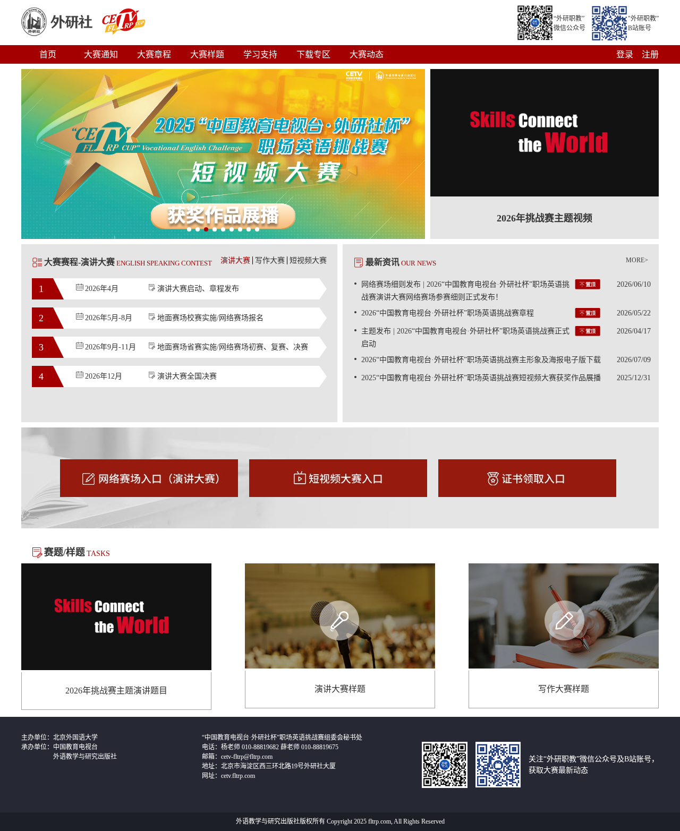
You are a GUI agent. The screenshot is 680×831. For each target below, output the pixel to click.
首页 (47, 54)
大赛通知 (101, 54)
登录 (624, 54)
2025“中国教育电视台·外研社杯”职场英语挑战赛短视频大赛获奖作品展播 (506, 378)
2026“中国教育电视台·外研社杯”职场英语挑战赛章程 (506, 313)
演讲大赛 (235, 260)
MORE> (637, 260)
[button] (189, 229)
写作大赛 (270, 260)
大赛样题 (207, 54)
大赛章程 (154, 54)
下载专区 (313, 54)
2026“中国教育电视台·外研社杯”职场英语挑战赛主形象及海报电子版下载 (506, 360)
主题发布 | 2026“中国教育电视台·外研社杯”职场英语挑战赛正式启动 (506, 337)
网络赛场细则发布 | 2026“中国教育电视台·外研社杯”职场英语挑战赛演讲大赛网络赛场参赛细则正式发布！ (506, 290)
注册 (650, 54)
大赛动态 (367, 54)
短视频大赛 (308, 260)
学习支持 (260, 54)
